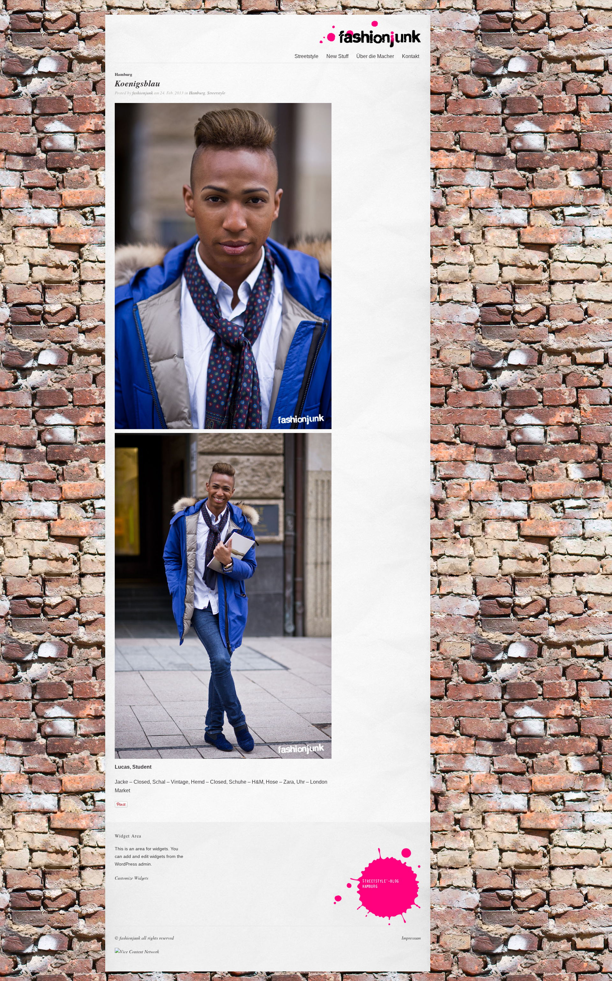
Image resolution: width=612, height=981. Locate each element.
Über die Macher (375, 56)
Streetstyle (306, 56)
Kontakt (410, 56)
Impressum (411, 938)
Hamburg (197, 93)
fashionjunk (142, 93)
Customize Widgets (131, 878)
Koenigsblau (137, 83)
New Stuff (337, 56)
